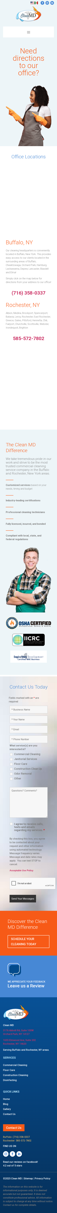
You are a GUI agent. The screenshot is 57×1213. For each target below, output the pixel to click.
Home (6, 1099)
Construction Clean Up (28, 768)
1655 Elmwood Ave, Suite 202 (19, 1040)
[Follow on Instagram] (47, 3)
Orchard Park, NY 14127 (16, 1034)
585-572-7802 (23, 1140)
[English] (32, 2)
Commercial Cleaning (27, 754)
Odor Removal (23, 773)
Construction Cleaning (15, 1075)
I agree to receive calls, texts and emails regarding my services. (29, 827)
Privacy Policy (42, 1178)
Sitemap (28, 1178)
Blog (5, 1104)
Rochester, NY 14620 (14, 1043)
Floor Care (20, 763)
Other (17, 778)
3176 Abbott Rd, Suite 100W (18, 1030)
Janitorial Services (25, 759)
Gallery (7, 1109)
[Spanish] (36, 2)
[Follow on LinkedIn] (52, 3)
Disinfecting (10, 1080)
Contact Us (9, 1114)
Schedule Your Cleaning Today (23, 941)
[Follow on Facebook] (42, 3)
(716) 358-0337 (21, 1137)
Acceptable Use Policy (21, 870)
